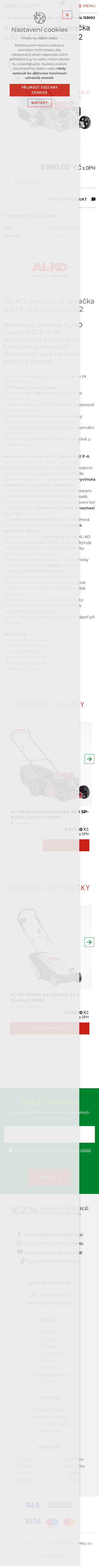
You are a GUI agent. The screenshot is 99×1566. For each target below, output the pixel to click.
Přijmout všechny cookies (40, 90)
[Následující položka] (89, 759)
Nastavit (39, 102)
